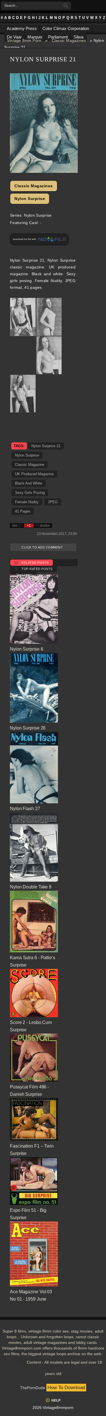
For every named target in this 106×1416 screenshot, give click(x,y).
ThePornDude (32, 1387)
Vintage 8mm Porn (24, 40)
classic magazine (29, 464)
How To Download (66, 1387)
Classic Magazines (69, 40)
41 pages (23, 511)
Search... (11, 6)
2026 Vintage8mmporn (53, 1407)
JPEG (53, 502)
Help (55, 1400)
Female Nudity (27, 502)
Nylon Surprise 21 (45, 446)
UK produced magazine (34, 474)
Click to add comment (42, 547)
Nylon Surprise (29, 198)
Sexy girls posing (30, 492)
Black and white (28, 483)
